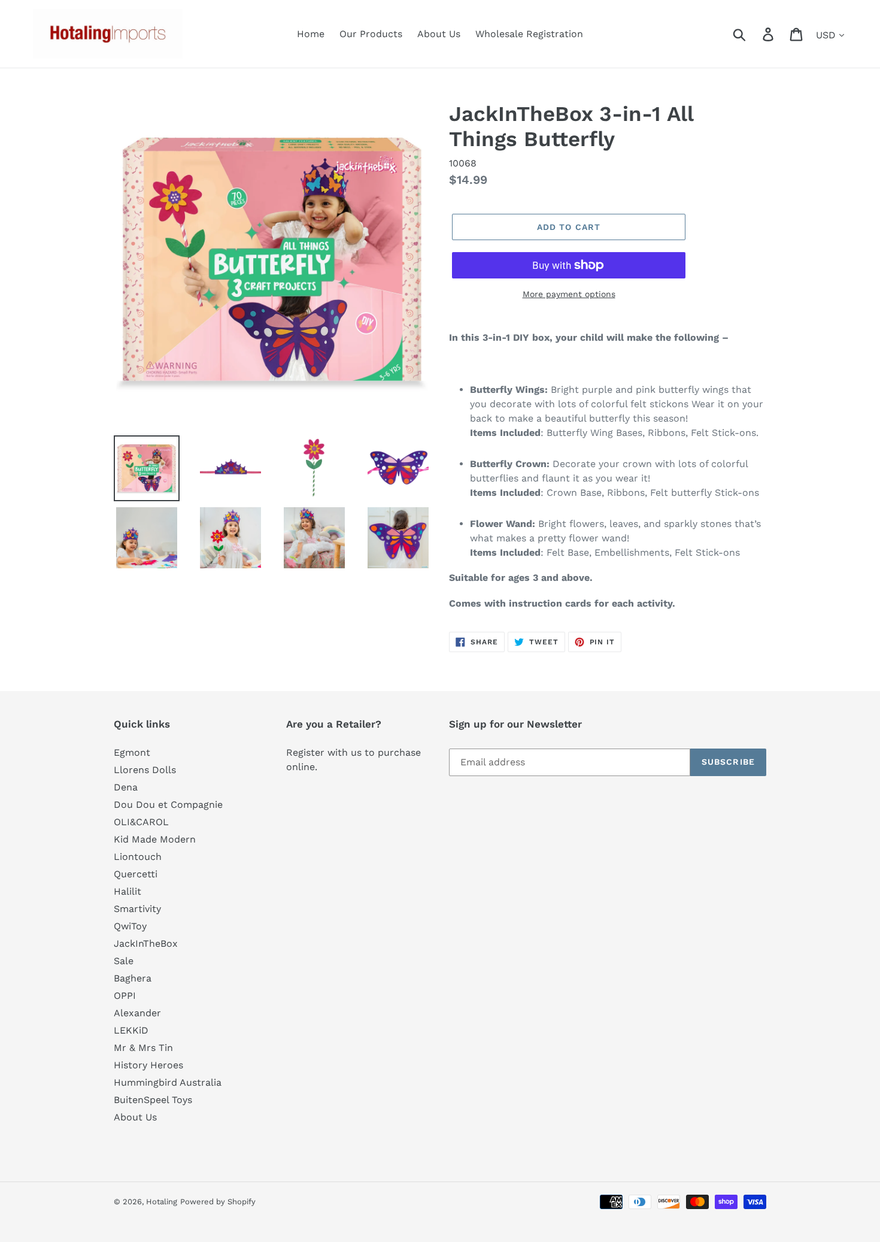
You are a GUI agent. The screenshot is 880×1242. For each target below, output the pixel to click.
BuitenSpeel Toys (153, 1099)
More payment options (569, 294)
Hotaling (161, 1201)
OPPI (125, 995)
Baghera (132, 978)
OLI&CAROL (141, 822)
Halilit (127, 891)
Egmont (132, 752)
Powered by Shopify (218, 1201)
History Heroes (148, 1065)
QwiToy (130, 926)
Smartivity (137, 908)
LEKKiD (131, 1030)
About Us (135, 1117)
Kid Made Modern (155, 839)
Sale (123, 961)
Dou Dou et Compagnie (168, 804)
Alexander (137, 1013)
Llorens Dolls (145, 770)
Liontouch (138, 856)
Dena (126, 787)
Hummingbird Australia (167, 1082)
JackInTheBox (146, 943)
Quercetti (135, 874)
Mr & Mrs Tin (143, 1047)
